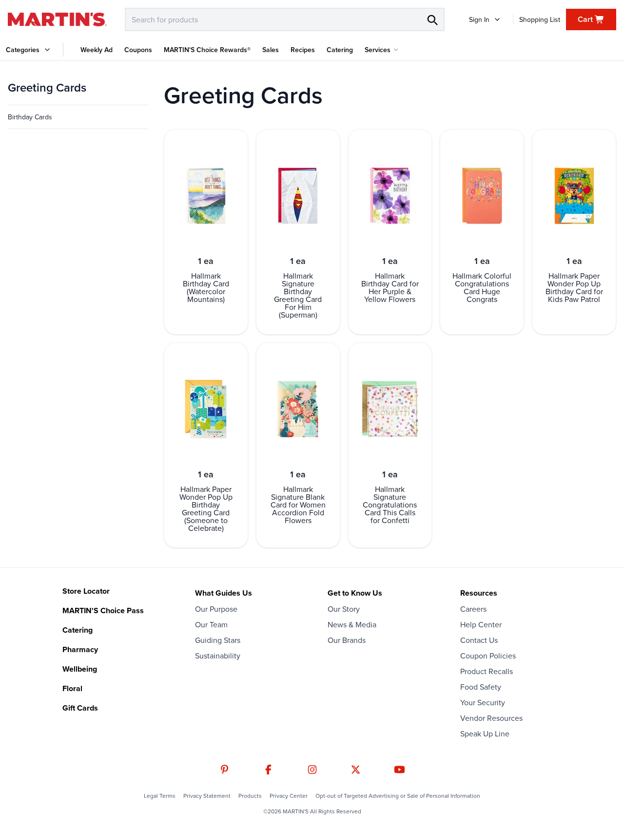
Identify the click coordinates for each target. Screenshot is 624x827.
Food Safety (480, 686)
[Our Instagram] (312, 769)
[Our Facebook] (268, 769)
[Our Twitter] (356, 769)
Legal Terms (160, 796)
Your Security (482, 702)
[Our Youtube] (400, 769)
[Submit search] (432, 19)
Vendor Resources (491, 718)
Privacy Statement (207, 796)
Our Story (344, 608)
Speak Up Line (484, 733)
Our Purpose (216, 608)
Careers (473, 608)
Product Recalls (486, 671)
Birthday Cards (30, 117)
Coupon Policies (488, 655)
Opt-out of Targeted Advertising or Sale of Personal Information (397, 796)
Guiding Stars (217, 640)
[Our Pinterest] (224, 769)
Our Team (211, 624)
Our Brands (347, 640)
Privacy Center (289, 796)
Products (250, 796)
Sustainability (217, 655)
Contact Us (479, 640)
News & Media (352, 624)
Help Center (481, 624)
